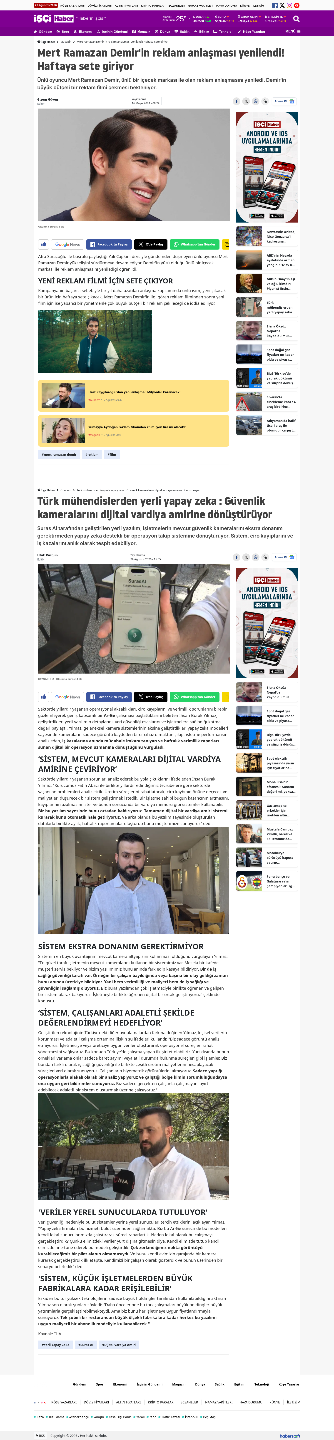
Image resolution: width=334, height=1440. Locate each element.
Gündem (45, 31)
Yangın (97, 1417)
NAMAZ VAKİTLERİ (200, 5)
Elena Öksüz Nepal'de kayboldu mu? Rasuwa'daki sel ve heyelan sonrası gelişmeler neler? (281, 331)
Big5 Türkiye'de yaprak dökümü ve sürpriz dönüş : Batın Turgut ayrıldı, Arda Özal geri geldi (281, 378)
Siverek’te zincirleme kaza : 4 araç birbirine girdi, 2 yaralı (281, 402)
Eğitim (204, 31)
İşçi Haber (48, 42)
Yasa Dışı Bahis (119, 1417)
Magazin (143, 31)
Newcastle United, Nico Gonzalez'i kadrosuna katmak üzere (281, 237)
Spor (65, 31)
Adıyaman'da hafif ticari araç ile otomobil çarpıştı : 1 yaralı (281, 426)
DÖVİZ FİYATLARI (100, 5)
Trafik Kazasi (169, 1417)
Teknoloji (226, 31)
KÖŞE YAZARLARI (72, 5)
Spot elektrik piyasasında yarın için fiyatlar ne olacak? (280, 763)
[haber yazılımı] (290, 1435)
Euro (222, 16)
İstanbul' (190, 1417)
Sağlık (184, 31)
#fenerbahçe (77, 1417)
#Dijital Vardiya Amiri (119, 1345)
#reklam (92, 454)
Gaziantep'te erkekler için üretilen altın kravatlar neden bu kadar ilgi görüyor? (279, 810)
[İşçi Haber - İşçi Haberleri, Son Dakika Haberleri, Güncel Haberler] (50, 1383)
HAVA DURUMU (226, 5)
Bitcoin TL (275, 16)
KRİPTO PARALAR (153, 5)
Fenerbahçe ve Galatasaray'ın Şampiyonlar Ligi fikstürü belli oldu (281, 881)
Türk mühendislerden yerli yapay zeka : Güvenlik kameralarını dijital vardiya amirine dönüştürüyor (280, 307)
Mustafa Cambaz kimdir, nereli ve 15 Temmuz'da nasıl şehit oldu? (280, 834)
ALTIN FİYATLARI (126, 5)
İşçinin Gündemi (115, 31)
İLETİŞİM (258, 5)
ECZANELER (177, 5)
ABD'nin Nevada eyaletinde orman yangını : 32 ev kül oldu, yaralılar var (281, 260)
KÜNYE (244, 5)
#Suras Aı (85, 1345)
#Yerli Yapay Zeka (55, 1345)
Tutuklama (55, 1417)
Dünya (165, 31)
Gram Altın (249, 16)
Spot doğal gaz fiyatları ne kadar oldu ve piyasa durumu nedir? (280, 355)
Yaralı (139, 1417)
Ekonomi (85, 31)
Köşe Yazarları (254, 31)
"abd (152, 1417)
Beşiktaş (208, 1417)
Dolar (201, 16)
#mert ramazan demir (59, 454)
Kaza (39, 1417)
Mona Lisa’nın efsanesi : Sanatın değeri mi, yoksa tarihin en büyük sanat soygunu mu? (280, 787)
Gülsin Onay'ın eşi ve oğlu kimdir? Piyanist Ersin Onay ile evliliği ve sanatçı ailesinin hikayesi (281, 284)
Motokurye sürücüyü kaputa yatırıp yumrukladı (280, 858)
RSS (41, 1435)
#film (112, 454)
